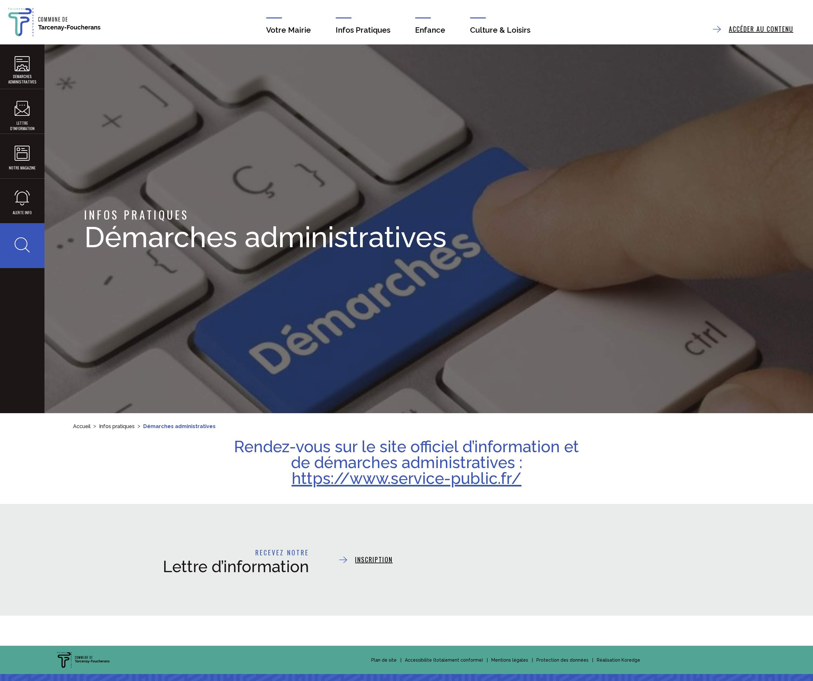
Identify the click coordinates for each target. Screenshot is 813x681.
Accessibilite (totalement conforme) (444, 660)
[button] (22, 245)
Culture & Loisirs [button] (500, 30)
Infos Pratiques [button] (363, 30)
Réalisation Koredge (618, 660)
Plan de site (384, 660)
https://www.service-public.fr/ (406, 478)
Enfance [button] (430, 30)
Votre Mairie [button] (288, 30)
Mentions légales (509, 660)
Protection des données (562, 660)
